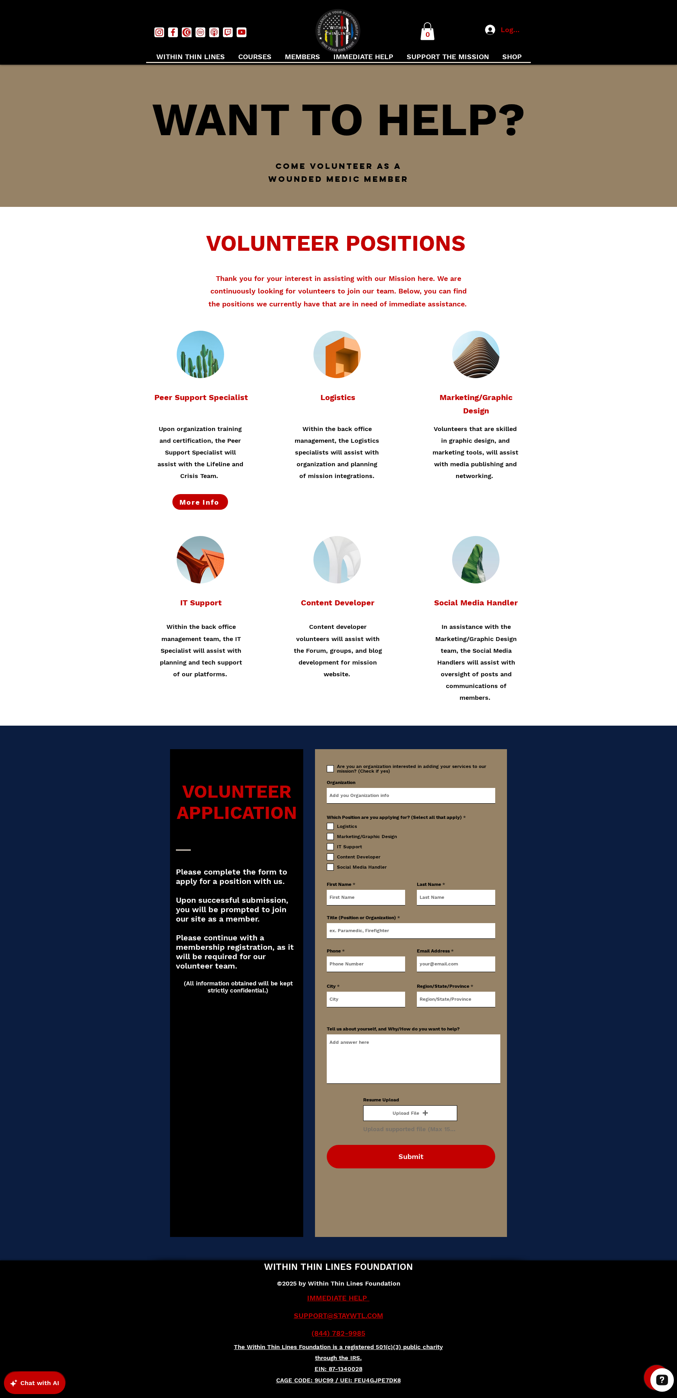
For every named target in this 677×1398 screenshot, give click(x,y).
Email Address (433, 951)
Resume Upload (381, 1099)
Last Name (429, 884)
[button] (427, 31)
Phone (334, 951)
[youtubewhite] (241, 32)
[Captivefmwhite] (187, 32)
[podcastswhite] (214, 32)
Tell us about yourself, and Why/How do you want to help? (393, 1029)
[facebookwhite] (173, 32)
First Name (339, 884)
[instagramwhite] (159, 32)
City (331, 986)
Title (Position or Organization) (361, 917)
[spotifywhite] (200, 32)
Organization (341, 782)
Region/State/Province (443, 986)
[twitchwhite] (228, 32)
